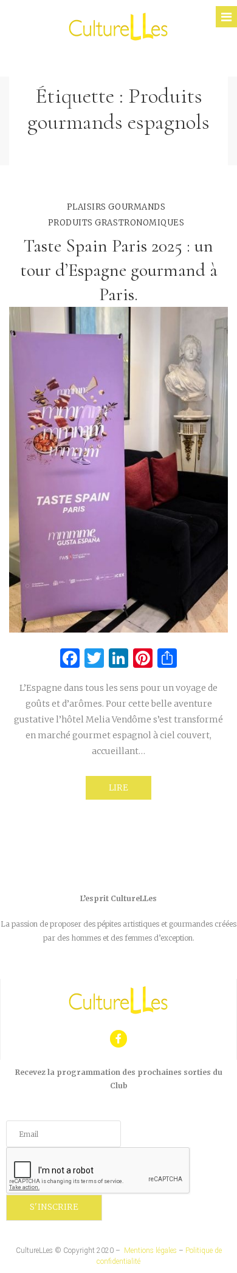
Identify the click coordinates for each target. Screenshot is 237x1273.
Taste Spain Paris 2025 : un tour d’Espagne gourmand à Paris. (119, 270)
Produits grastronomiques (116, 223)
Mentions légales (150, 1250)
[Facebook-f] (119, 1039)
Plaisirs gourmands (116, 207)
